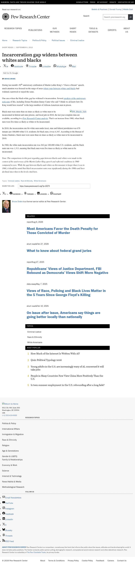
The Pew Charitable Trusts (36, 552)
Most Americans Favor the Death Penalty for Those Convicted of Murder (62, 230)
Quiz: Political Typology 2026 (46, 360)
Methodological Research (13, 487)
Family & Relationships (12, 459)
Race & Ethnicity (27, 181)
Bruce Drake (9, 79)
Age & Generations (10, 450)
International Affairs (11, 429)
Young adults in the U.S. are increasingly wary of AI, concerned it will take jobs (67, 368)
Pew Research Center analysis (35, 118)
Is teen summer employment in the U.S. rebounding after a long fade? (68, 385)
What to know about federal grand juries (59, 250)
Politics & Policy (9, 423)
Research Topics (13, 28)
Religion (5, 445)
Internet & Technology (12, 476)
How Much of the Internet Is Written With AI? (55, 353)
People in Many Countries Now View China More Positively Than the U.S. (67, 377)
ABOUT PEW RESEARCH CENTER (14, 547)
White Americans (40, 181)
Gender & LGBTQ (9, 456)
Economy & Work (9, 465)
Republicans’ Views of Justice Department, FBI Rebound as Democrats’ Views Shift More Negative (67, 270)
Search (86, 15)
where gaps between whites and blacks (59, 88)
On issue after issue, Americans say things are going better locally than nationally (63, 314)
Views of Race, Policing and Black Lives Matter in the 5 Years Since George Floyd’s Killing (66, 292)
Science (5, 470)
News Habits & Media (11, 481)
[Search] (130, 17)
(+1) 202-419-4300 (9, 415)
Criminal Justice (14, 181)
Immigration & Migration (13, 434)
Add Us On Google (10, 73)
